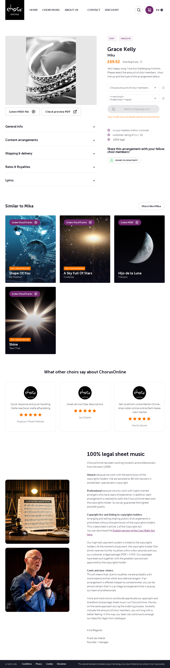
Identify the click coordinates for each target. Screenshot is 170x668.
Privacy (39, 664)
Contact (93, 9)
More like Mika (151, 206)
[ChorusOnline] (14, 10)
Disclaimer (61, 664)
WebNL (10, 664)
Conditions (27, 664)
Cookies (49, 664)
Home (34, 9)
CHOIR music (51, 9)
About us (71, 9)
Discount (112, 9)
